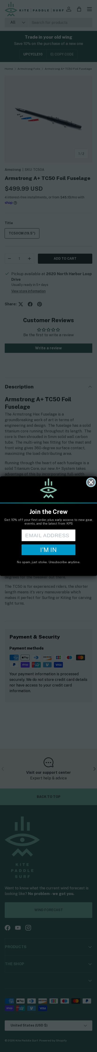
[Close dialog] (91, 482)
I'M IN (48, 549)
